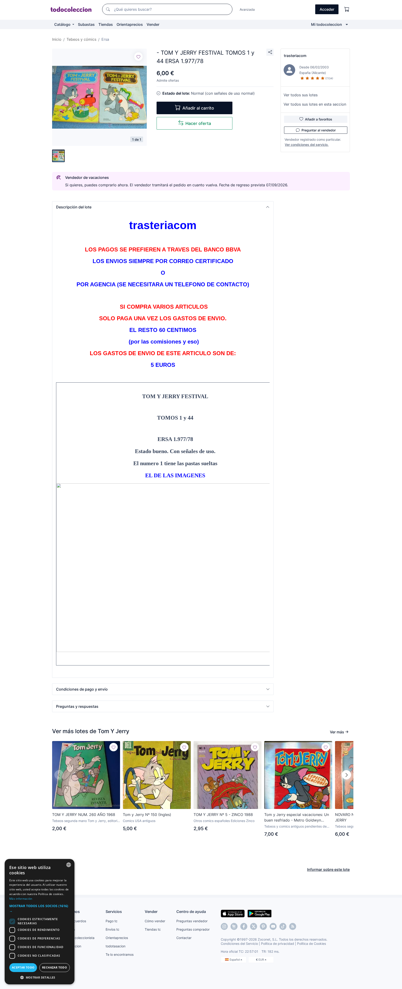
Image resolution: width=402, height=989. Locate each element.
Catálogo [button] (62, 24)
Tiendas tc (153, 929)
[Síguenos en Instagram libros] (234, 926)
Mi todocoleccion (326, 24)
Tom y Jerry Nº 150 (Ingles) (147, 814)
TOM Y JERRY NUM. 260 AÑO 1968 (83, 814)
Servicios (114, 911)
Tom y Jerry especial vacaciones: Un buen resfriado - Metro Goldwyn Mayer (296, 817)
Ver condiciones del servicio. (306, 145)
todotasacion (115, 946)
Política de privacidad (277, 944)
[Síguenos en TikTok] (282, 926)
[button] (163, 207)
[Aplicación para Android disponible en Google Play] (259, 913)
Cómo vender (155, 921)
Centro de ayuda (191, 911)
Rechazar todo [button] (54, 967)
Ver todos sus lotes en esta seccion (315, 104)
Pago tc (111, 921)
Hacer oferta (198, 123)
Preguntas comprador (193, 929)
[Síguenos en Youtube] (273, 926)
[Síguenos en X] (253, 926)
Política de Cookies (311, 944)
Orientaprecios (130, 24)
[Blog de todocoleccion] (292, 926)
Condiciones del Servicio (239, 944)
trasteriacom (295, 55)
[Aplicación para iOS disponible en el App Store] (233, 913)
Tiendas (105, 24)
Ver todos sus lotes (301, 95)
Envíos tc (112, 929)
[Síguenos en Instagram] (224, 926)
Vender (153, 24)
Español (235, 959)
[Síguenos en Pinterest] (263, 926)
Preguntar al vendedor (319, 130)
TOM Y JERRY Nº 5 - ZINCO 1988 (223, 814)
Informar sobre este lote (328, 869)
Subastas (86, 24)
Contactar (183, 938)
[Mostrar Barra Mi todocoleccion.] (347, 24)
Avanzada (247, 9)
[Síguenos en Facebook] (243, 926)
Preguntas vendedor (192, 921)
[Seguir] (138, 56)
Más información (20, 899)
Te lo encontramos (120, 954)
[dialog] (39, 921)
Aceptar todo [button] (23, 967)
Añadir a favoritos (318, 119)
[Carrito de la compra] (347, 9)
